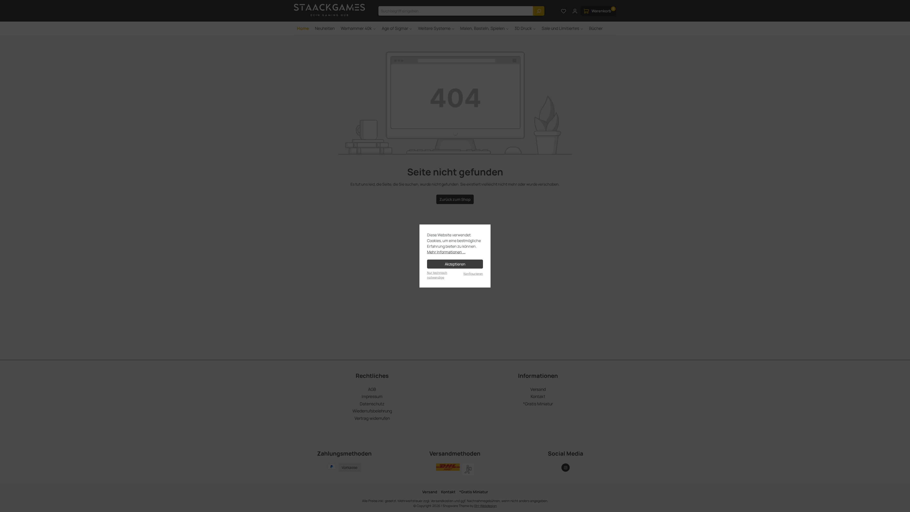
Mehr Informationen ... (446, 252)
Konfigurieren (473, 273)
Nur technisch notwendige (437, 274)
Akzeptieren (455, 264)
